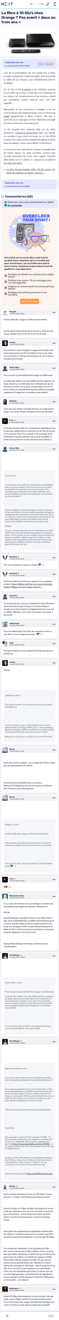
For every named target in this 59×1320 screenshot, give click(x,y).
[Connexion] (48, 4)
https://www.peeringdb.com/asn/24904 (31, 1144)
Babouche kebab (16, 896)
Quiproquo (13, 1288)
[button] (55, 4)
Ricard (12, 749)
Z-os (11, 420)
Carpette (13, 596)
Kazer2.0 (13, 557)
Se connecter (15, 205)
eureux (12, 342)
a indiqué (26, 89)
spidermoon (14, 623)
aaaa (11, 643)
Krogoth (12, 312)
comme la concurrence (26, 132)
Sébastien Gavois (14, 62)
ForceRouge (14, 955)
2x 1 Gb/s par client (13, 163)
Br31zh (12, 1186)
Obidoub (13, 401)
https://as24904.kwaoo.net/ (39, 1174)
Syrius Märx (14, 367)
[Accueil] (7, 4)
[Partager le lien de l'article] (7, 1316)
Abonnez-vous (30, 301)
